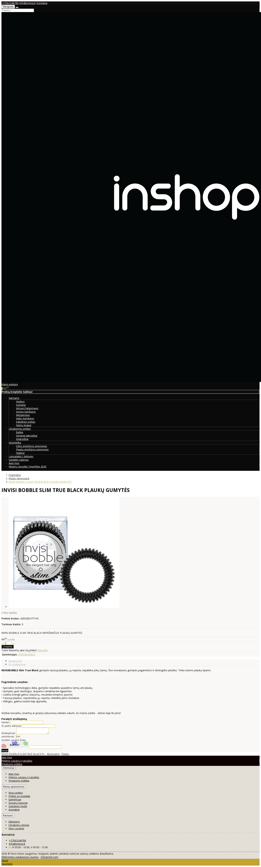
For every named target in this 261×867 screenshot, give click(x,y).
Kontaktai (41, 3)
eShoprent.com (49, 857)
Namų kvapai (23, 425)
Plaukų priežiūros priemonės (32, 449)
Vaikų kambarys (25, 418)
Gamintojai (15, 799)
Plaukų (65, 754)
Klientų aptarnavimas (14, 786)
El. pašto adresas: (11, 725)
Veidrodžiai (22, 439)
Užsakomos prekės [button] (20, 428)
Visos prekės (16, 792)
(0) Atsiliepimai (17, 664)
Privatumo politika (11, 764)
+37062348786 (10, 3)
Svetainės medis (18, 806)
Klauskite (42, 650)
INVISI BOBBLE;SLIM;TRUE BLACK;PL (23, 754)
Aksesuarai (53, 754)
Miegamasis (23, 415)
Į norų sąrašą (9, 612)
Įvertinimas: (8, 736)
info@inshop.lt (27, 3)
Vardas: (5, 722)
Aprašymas (15, 661)
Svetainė (21, 405)
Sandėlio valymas (19, 459)
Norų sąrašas (16, 828)
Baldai (19, 432)
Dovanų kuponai (18, 803)
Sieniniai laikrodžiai (26, 435)
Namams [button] (14, 398)
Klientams (8, 815)
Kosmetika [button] (15, 442)
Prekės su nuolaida (19, 796)
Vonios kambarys (26, 411)
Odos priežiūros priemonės (31, 446)
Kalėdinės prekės (25, 421)
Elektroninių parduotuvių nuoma (19, 857)
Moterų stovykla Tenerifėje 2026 (27, 466)
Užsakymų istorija (19, 825)
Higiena (20, 453)
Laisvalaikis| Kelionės (21, 456)
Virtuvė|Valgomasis (27, 408)
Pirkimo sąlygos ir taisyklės (17, 760)
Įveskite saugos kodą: (13, 740)
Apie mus (14, 463)
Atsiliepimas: (8, 733)
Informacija (8, 768)
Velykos (20, 401)
